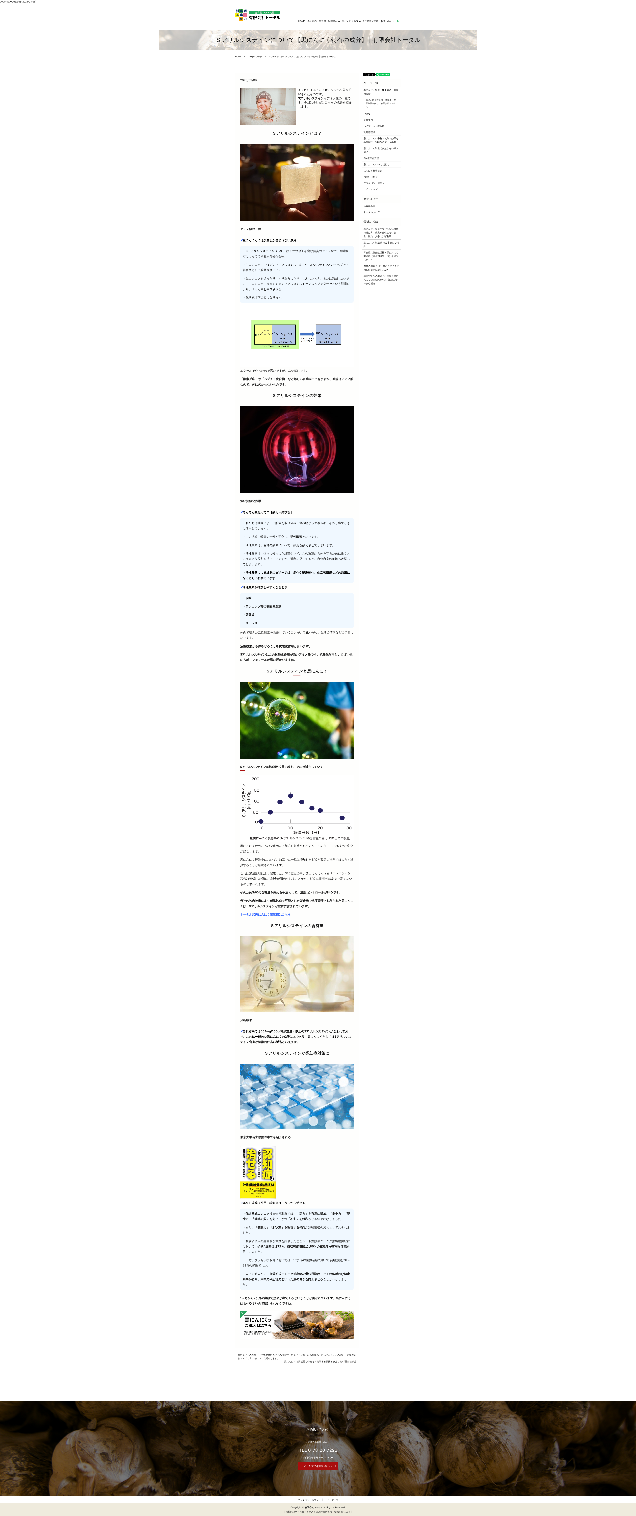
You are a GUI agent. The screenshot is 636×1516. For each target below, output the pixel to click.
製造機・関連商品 (328, 21)
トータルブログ (255, 56)
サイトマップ (370, 189)
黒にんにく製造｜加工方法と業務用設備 (381, 92)
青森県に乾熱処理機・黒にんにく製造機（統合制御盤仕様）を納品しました (381, 256)
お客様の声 (369, 206)
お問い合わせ (388, 21)
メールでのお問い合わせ (318, 1466)
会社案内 (312, 21)
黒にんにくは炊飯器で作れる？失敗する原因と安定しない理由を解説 (320, 1361)
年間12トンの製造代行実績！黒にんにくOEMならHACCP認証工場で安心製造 (381, 280)
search (400, 21)
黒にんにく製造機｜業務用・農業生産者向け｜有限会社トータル (381, 103)
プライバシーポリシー (375, 183)
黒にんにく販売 (350, 21)
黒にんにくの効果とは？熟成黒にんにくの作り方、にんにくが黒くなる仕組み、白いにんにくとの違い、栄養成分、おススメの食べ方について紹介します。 (298, 1357)
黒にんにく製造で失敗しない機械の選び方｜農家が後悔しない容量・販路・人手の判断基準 (381, 232)
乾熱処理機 (369, 132)
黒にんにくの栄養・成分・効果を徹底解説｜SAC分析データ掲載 (381, 140)
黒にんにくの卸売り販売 (376, 164)
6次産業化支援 (370, 21)
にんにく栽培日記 (373, 170)
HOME (301, 21)
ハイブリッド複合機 (374, 126)
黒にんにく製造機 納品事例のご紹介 (381, 244)
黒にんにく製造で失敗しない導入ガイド (381, 150)
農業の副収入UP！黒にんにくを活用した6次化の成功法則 (381, 268)
